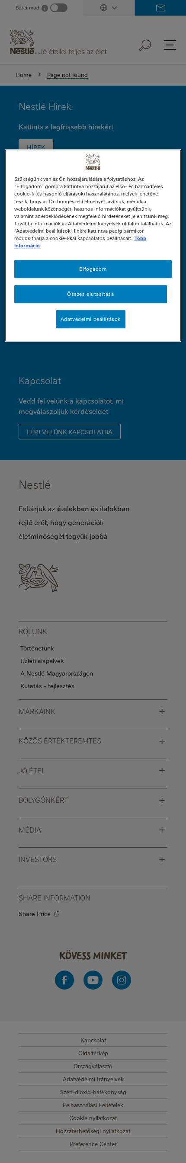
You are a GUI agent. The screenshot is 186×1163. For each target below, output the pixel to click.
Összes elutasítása (90, 294)
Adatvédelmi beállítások (91, 319)
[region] (93, 246)
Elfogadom (92, 269)
